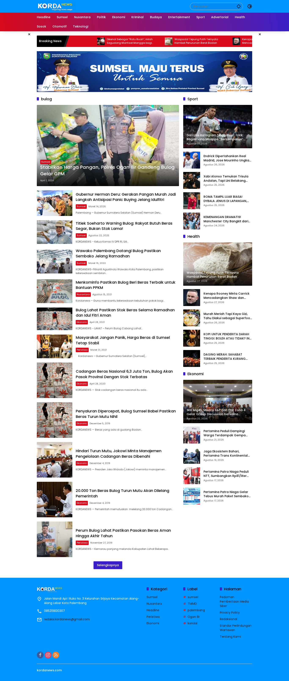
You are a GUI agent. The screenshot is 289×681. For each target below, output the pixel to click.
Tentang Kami (230, 636)
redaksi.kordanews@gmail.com (67, 619)
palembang (196, 610)
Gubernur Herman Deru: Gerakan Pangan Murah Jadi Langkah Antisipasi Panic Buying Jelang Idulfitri (126, 197)
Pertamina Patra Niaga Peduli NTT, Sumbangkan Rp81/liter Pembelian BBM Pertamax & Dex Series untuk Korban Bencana (228, 474)
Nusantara (83, 294)
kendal (192, 623)
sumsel (193, 597)
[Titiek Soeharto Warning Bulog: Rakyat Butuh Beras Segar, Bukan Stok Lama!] (54, 232)
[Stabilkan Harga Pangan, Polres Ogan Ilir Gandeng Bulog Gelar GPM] (108, 145)
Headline (153, 610)
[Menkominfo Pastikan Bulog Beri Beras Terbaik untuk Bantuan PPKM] (54, 291)
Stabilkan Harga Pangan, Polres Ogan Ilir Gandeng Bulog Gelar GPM (107, 170)
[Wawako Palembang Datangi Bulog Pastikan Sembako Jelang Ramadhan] (54, 261)
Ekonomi (82, 322)
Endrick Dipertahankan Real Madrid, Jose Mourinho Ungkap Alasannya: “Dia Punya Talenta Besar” (227, 158)
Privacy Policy (230, 612)
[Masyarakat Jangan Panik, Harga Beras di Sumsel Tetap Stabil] (54, 346)
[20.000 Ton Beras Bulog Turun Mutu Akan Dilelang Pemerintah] (54, 499)
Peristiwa (82, 349)
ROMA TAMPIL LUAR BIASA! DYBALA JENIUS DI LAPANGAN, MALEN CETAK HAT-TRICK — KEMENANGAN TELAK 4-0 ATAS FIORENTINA (226, 199)
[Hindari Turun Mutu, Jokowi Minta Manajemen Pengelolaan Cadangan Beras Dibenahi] (54, 460)
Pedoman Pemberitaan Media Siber (234, 601)
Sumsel (45, 161)
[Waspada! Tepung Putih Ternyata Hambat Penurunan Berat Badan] (141, 41)
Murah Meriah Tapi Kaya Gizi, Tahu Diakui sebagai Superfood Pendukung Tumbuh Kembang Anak (228, 316)
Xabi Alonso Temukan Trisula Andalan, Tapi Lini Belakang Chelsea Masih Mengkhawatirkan (226, 178)
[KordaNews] (56, 6)
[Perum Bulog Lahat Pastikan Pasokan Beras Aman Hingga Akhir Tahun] (54, 539)
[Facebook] (40, 655)
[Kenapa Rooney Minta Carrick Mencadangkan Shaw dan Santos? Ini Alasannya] (209, 41)
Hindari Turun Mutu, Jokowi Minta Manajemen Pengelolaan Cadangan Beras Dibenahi (118, 453)
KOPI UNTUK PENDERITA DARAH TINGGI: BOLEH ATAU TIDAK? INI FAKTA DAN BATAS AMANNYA (227, 336)
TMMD (192, 603)
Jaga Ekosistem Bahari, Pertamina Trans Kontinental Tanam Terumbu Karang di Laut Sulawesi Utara (226, 453)
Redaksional (228, 619)
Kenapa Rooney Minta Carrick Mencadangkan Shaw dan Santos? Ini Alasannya (240, 41)
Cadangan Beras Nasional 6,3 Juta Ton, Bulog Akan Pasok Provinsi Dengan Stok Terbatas (124, 374)
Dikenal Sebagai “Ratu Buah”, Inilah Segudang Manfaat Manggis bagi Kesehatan (103, 41)
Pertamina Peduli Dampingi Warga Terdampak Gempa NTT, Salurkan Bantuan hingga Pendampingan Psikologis (227, 433)
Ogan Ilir (194, 617)
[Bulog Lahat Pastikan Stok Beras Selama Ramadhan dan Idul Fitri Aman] (54, 319)
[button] (238, 6)
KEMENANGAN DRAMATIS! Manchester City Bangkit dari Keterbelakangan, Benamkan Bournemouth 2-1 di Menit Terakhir (226, 219)
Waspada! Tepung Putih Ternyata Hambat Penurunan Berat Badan (169, 41)
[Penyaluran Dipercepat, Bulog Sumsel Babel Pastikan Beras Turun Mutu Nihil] (54, 420)
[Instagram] (48, 655)
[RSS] (55, 655)
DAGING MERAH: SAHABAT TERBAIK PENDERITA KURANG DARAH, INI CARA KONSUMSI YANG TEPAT (225, 357)
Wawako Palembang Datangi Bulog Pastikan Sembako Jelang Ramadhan (118, 253)
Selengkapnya (108, 565)
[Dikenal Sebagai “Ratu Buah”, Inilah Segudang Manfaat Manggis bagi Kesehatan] (74, 41)
